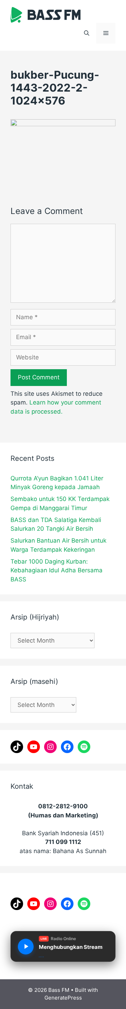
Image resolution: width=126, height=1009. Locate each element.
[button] (86, 33)
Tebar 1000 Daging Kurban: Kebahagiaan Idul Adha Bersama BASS (56, 570)
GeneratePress (63, 997)
